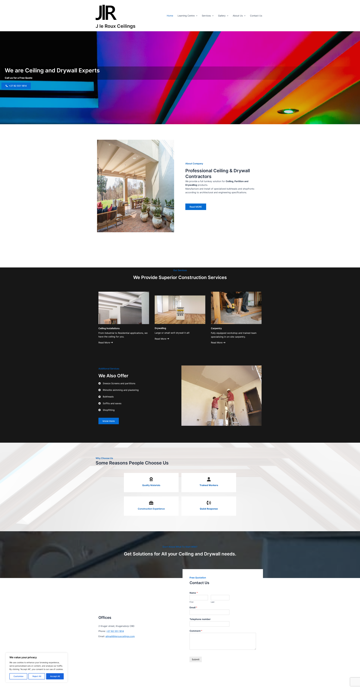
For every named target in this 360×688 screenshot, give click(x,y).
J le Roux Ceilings (115, 26)
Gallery (222, 15)
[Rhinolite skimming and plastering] (118, 390)
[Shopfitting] (106, 410)
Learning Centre (186, 15)
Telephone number (200, 619)
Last (212, 602)
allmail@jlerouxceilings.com (120, 636)
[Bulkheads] (106, 396)
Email (193, 607)
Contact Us (256, 15)
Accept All (55, 676)
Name (194, 592)
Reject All (36, 676)
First (192, 602)
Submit (195, 659)
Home (170, 15)
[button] (196, 16)
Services (206, 15)
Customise (18, 676)
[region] (37, 667)
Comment (196, 630)
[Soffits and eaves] (109, 403)
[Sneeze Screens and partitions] (116, 383)
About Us (238, 15)
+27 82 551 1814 (115, 631)
